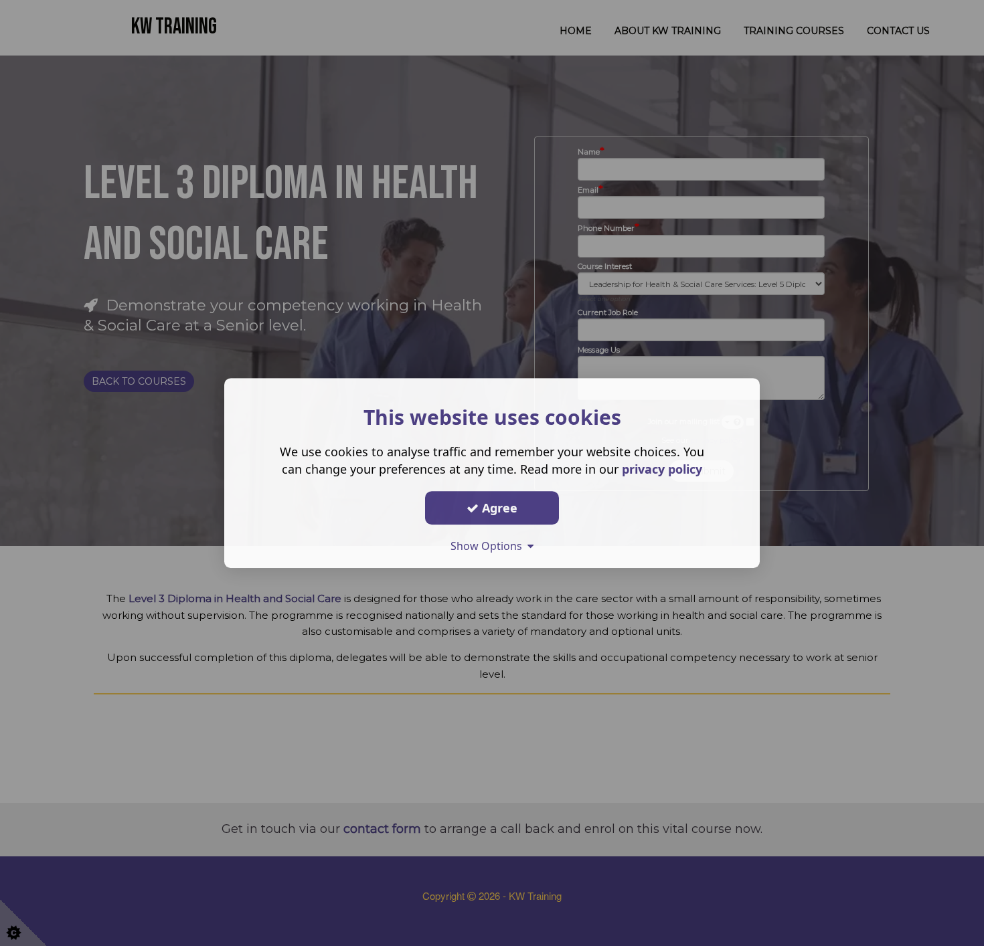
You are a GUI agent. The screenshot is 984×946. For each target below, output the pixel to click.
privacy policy (662, 469)
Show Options (488, 546)
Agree (498, 508)
